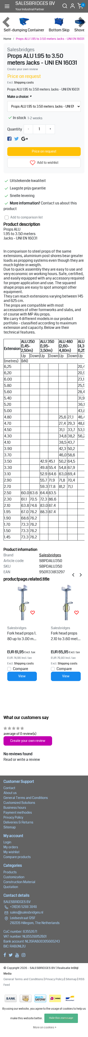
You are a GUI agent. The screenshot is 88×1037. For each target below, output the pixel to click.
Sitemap (10, 827)
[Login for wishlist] (32, 612)
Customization (14, 877)
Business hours (15, 807)
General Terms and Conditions (26, 797)
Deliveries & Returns (18, 822)
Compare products (17, 857)
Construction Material (19, 882)
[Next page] (81, 574)
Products (10, 872)
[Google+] (24, 138)
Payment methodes (18, 812)
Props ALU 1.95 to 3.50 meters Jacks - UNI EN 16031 (50, 39)
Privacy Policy (13, 817)
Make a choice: (19, 96)
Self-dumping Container (24, 30)
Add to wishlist (47, 162)
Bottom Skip (59, 30)
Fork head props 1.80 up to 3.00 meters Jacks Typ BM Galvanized (21, 636)
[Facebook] (9, 138)
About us (10, 792)
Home (7, 39)
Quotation (11, 887)
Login (7, 842)
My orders (11, 847)
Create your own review (22, 69)
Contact (9, 788)
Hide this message (61, 1018)
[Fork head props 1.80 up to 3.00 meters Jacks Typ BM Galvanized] (22, 602)
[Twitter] (16, 138)
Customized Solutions (19, 802)
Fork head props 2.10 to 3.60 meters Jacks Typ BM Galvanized (65, 636)
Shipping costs (24, 82)
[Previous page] (73, 574)
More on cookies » (44, 1028)
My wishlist (11, 852)
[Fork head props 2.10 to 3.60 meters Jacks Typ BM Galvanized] (65, 602)
